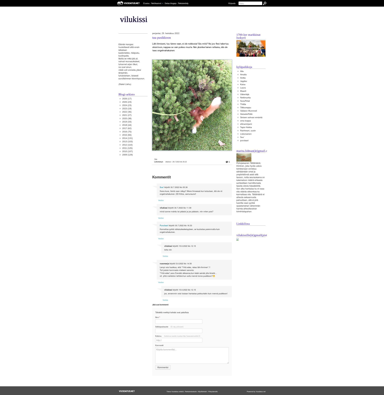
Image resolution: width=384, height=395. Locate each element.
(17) (127, 99)
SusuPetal (245, 101)
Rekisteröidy (183, 3)
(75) (127, 132)
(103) (127, 141)
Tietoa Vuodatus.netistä (175, 391)
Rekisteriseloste (191, 391)
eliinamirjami (246, 124)
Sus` (242, 137)
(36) (127, 112)
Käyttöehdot (202, 391)
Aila (242, 71)
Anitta (243, 78)
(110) (127, 145)
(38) (127, 118)
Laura (243, 88)
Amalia (243, 74)
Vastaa (161, 200)
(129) (127, 155)
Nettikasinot (156, 3)
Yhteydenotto (213, 391)
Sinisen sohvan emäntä (251, 117)
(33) (127, 122)
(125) (127, 148)
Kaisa (242, 84)
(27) (127, 115)
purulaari (244, 140)
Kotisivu (177, 336)
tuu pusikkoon (161, 37)
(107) (127, 151)
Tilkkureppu (245, 107)
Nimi (157, 317)
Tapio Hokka (246, 127)
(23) (127, 102)
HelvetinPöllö (246, 114)
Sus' (162, 187)
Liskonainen (246, 134)
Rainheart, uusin (248, 131)
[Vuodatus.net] (126, 391)
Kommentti (159, 345)
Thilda (243, 104)
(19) (127, 108)
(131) (127, 138)
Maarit (243, 91)
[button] (162, 3)
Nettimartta (245, 98)
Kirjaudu (232, 3)
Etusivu (146, 3)
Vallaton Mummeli (248, 111)
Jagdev (243, 81)
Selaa (170, 3)
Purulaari (164, 225)
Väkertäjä (244, 94)
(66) (127, 135)
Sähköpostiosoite (169, 326)
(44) (127, 125)
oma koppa (245, 121)
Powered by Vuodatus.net (256, 391)
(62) (127, 128)
